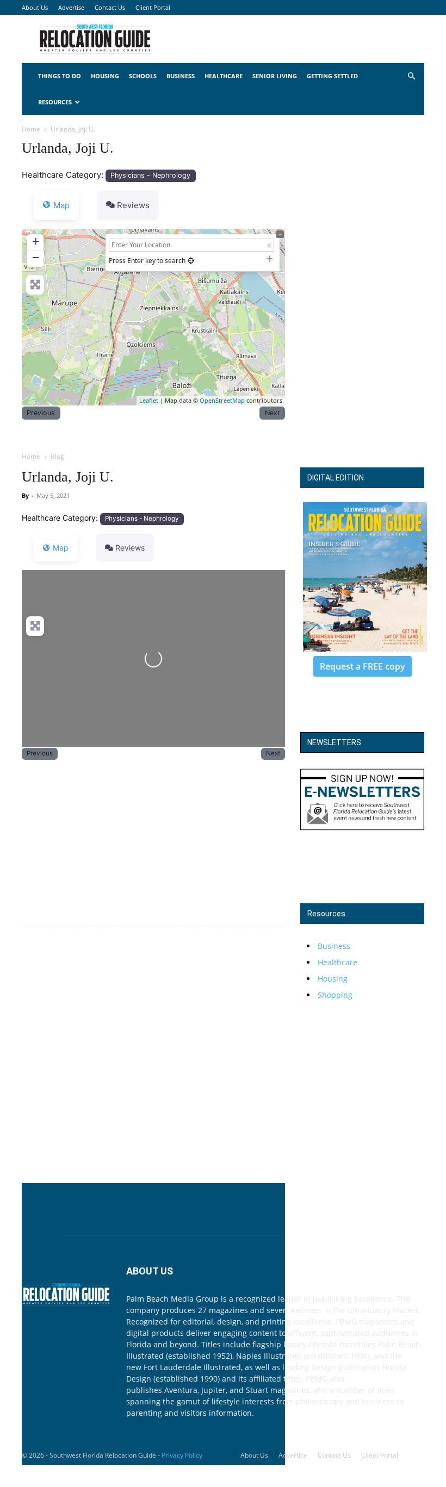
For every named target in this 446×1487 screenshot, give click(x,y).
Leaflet (148, 400)
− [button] (35, 257)
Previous (41, 413)
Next (272, 413)
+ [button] (35, 241)
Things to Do (59, 76)
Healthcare (224, 76)
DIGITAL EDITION (335, 478)
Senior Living (274, 76)
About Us (35, 7)
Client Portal (152, 7)
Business (180, 76)
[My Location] (191, 260)
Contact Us (110, 7)
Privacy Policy (182, 1455)
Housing (105, 76)
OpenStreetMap (222, 400)
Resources (55, 102)
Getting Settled (332, 76)
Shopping (335, 995)
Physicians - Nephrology (150, 175)
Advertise (71, 7)
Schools (143, 76)
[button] (411, 76)
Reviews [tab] (133, 205)
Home (31, 129)
